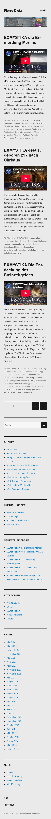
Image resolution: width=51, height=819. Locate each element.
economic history (28, 380)
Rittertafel (19, 132)
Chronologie (32, 241)
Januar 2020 (12, 693)
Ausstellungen (13, 516)
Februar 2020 (13, 689)
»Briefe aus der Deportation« (20, 481)
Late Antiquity (39, 126)
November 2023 (14, 669)
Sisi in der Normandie (16, 453)
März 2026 (12, 645)
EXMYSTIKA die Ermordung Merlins (22, 39)
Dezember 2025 (14, 653)
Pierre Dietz (13, 10)
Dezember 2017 (14, 717)
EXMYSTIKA (22, 120)
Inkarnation (28, 247)
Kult (28, 250)
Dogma (7, 244)
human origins (37, 386)
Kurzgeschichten (14, 614)
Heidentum (18, 247)
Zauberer (18, 138)
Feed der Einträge (15, 776)
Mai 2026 (11, 641)
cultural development (20, 377)
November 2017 (14, 721)
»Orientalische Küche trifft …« (21, 485)
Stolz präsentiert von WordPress (27, 813)
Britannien (17, 123)
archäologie (35, 120)
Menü (42, 10)
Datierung (42, 241)
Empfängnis (16, 244)
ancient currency (10, 371)
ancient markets (25, 371)
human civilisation (23, 386)
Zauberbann (9, 138)
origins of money (24, 389)
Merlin (12, 129)
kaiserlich (22, 250)
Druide (24, 123)
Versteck (18, 135)
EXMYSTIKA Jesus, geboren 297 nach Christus (22, 155)
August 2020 (12, 681)
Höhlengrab (19, 126)
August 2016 (12, 740)
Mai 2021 (11, 677)
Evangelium (26, 244)
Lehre (33, 250)
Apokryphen (35, 238)
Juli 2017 (11, 729)
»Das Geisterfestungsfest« (18, 477)
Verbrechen (8, 135)
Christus (23, 241)
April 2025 (12, 661)
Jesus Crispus (13, 449)
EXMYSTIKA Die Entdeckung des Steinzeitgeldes (23, 270)
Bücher (10, 606)
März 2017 (12, 733)
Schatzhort (28, 132)
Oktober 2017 (13, 725)
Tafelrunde (38, 132)
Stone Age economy (30, 392)
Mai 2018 (11, 709)
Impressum (9, 804)
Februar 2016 (13, 748)
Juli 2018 (11, 701)
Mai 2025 (11, 657)
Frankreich (39, 123)
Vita (6, 797)
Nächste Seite (43, 409)
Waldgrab (26, 135)
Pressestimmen (13, 524)
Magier (6, 129)
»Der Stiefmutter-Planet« (18, 489)
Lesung (10, 618)
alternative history (39, 368)
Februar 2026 (13, 649)
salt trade (17, 392)
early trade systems (12, 380)
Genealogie (8, 247)
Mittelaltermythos (24, 129)
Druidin (31, 123)
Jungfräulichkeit (10, 250)
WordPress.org (13, 784)
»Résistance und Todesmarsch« (21, 469)
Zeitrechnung (15, 252)
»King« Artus (28, 138)
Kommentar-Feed (14, 780)
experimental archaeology (19, 383)
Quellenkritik (9, 132)
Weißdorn (35, 135)
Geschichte (8, 126)
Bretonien (8, 123)
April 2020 (12, 685)
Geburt (35, 244)
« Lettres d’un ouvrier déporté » (21, 473)
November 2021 (14, 673)
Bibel (16, 241)
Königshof (29, 126)
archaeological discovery (26, 374)
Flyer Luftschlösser (15, 512)
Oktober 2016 (13, 737)
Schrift (6, 252)
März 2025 (12, 665)
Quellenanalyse (38, 129)
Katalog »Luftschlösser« (18, 520)
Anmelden (11, 772)
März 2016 (12, 744)
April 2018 (12, 713)
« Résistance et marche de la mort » (22, 465)
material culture (10, 389)
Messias (40, 250)
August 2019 (12, 697)
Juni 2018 (11, 705)
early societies (36, 377)
